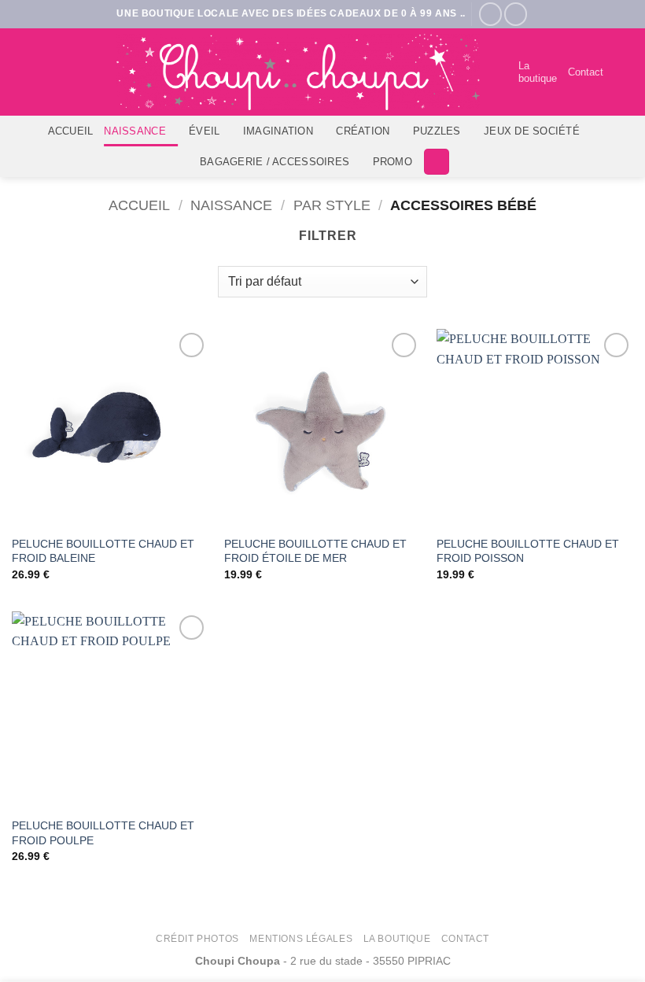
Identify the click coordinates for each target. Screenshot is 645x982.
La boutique (537, 72)
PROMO (392, 162)
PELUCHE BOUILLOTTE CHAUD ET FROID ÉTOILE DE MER (315, 551)
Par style (331, 205)
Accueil (139, 205)
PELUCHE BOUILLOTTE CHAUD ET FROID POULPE (103, 833)
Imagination (278, 131)
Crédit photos (197, 938)
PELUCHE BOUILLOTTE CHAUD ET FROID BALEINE (103, 551)
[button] (623, 72)
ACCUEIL (71, 131)
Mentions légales (300, 938)
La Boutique (397, 938)
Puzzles (437, 131)
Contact (585, 72)
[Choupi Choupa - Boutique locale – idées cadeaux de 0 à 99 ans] (298, 72)
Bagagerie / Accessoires (274, 162)
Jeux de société (532, 131)
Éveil (204, 131)
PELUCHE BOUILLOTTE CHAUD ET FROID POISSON (528, 551)
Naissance (134, 131)
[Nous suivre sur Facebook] (490, 13)
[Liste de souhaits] (499, 72)
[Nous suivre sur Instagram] (515, 13)
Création (362, 131)
